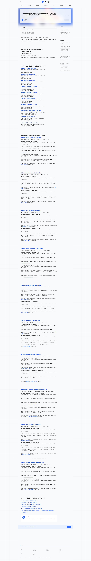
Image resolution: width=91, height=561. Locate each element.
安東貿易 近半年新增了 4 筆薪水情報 (28, 116)
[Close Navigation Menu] (20, 2)
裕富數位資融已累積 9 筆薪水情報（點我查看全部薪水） (32, 285)
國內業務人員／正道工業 (27, 346)
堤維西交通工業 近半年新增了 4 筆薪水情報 (29, 122)
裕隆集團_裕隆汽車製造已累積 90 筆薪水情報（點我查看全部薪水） (34, 389)
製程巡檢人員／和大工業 (27, 240)
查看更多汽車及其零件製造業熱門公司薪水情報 (28, 33)
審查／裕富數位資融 (24, 299)
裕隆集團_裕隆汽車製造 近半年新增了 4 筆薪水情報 (31, 110)
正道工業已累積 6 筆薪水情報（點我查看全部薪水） (31, 320)
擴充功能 (21, 553)
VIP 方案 (21, 549)
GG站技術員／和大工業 (26, 226)
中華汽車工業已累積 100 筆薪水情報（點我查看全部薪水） (32, 248)
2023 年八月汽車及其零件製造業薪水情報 (27, 29)
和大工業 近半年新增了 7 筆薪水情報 (28, 80)
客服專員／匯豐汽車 (24, 202)
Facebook (34, 549)
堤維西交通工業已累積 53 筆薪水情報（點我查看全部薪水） (32, 462)
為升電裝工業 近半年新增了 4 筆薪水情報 (29, 104)
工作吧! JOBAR (61, 550)
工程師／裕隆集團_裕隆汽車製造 (31, 416)
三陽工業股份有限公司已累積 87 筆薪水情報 (28, 506)
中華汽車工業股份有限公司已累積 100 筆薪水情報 (29, 500)
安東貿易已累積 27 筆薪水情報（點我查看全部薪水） (31, 424)
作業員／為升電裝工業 (26, 368)
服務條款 (47, 549)
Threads (34, 554)
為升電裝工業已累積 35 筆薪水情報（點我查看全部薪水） (32, 354)
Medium (34, 553)
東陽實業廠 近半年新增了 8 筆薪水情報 (28, 68)
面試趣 (60, 549)
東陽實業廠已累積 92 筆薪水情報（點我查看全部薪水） (31, 137)
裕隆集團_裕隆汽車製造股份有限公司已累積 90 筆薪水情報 (31, 504)
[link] (65, 30)
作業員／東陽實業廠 (24, 164)
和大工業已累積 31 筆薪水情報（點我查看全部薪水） (31, 210)
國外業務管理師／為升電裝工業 (31, 381)
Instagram (34, 550)
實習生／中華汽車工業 (26, 263)
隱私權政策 (47, 550)
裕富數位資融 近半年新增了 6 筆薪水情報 (29, 92)
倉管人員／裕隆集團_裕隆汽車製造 (32, 403)
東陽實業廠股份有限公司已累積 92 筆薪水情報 (29, 502)
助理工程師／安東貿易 (26, 454)
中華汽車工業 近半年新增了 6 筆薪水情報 (29, 86)
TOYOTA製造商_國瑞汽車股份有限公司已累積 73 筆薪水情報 (31, 508)
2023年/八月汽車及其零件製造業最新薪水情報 (28, 32)
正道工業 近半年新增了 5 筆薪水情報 (28, 98)
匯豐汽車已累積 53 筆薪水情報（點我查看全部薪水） (31, 172)
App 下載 (21, 550)
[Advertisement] (45, 535)
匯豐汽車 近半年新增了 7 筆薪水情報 (28, 74)
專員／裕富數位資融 (24, 312)
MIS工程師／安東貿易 (25, 440)
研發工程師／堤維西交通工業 (29, 489)
